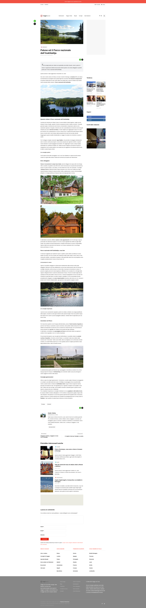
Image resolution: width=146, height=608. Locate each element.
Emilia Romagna (93, 553)
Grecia (74, 553)
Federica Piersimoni (64, 601)
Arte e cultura (43, 553)
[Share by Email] (82, 60)
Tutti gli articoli (52, 427)
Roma (58, 553)
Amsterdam (59, 565)
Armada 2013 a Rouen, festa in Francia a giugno (100, 90)
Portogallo (75, 559)
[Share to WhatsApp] (80, 60)
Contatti (41, 4)
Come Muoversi (76, 591)
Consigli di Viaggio (45, 556)
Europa (43, 404)
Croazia (75, 568)
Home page (62, 581)
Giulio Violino (52, 413)
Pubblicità (46, 4)
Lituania (49, 404)
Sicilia (90, 565)
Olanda (74, 562)
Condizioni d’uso (64, 588)
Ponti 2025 (98, 4)
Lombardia (92, 571)
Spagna (75, 556)
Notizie (103, 4)
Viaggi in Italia (69, 15)
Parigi (58, 559)
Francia (75, 565)
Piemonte (91, 559)
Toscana (91, 556)
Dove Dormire (76, 588)
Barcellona (59, 571)
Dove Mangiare (76, 586)
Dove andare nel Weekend (46, 562)
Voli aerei (42, 568)
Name (42, 526)
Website (42, 535)
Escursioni (43, 565)
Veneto (91, 568)
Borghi (75, 15)
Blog (61, 584)
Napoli (58, 568)
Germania (75, 571)
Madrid (58, 562)
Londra (58, 556)
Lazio (90, 562)
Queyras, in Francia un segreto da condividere (91, 90)
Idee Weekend (87, 15)
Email (42, 530)
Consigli (80, 15)
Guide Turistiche (76, 581)
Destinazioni (61, 15)
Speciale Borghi (44, 559)
